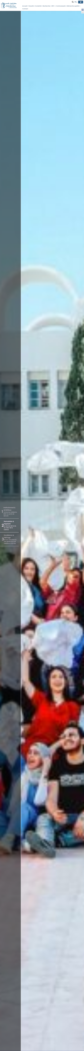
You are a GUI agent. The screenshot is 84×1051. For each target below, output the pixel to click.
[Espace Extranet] (80, 2)
